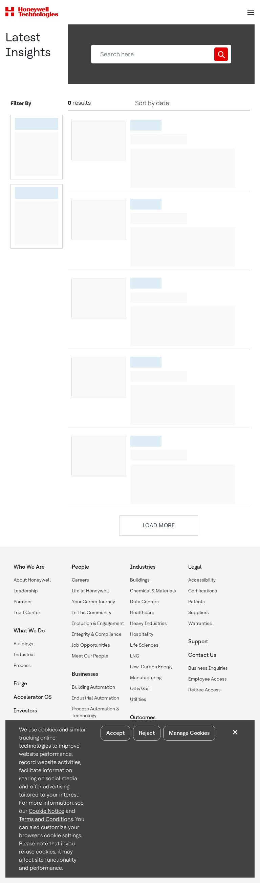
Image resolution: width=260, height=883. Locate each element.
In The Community (91, 612)
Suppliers (198, 612)
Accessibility (202, 580)
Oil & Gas (140, 688)
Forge (20, 683)
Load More (159, 525)
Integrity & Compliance (97, 634)
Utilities (138, 699)
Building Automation (93, 687)
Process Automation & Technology (95, 712)
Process (22, 665)
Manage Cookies (189, 733)
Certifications (202, 590)
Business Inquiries (208, 668)
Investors (25, 710)
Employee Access (207, 679)
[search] (221, 54)
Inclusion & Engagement (98, 623)
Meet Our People (90, 656)
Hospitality (141, 634)
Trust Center (27, 612)
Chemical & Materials (153, 590)
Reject (147, 733)
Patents (196, 601)
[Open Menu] (250, 12)
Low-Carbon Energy (151, 666)
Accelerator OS (33, 697)
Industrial (24, 654)
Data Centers (144, 601)
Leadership (26, 590)
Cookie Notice (46, 811)
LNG (134, 656)
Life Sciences (144, 645)
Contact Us (202, 655)
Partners (22, 601)
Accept (115, 733)
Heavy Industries (148, 623)
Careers (80, 580)
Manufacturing (145, 677)
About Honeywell (32, 580)
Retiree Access (204, 689)
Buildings (23, 643)
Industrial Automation (95, 698)
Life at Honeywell (90, 590)
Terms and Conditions (46, 819)
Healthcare (142, 612)
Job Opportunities (91, 645)
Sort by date (152, 102)
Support (198, 641)
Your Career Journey (93, 601)
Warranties (200, 623)
